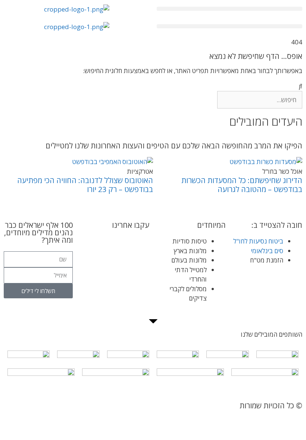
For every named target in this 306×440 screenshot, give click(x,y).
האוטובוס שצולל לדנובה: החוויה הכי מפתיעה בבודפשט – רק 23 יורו (85, 184)
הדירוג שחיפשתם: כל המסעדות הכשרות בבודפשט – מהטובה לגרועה (241, 184)
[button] (229, 9)
